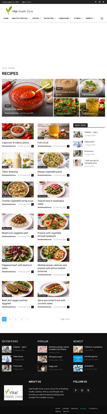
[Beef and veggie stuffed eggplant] (18, 289)
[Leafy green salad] (66, 107)
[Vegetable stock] (92, 107)
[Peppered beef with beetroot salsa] (18, 254)
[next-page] (27, 319)
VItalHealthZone (9, 146)
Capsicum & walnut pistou (15, 142)
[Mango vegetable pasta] (53, 160)
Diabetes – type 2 (91, 132)
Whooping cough (55, 357)
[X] (103, 2)
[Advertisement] (53, 42)
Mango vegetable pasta (50, 171)
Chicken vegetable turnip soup (17, 200)
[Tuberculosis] (78, 144)
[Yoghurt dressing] (92, 88)
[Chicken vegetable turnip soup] (18, 189)
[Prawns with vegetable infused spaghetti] (53, 222)
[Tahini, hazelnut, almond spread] (66, 88)
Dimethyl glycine (91, 357)
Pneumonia (89, 151)
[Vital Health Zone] (21, 10)
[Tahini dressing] (18, 160)
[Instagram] (99, 2)
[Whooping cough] (42, 359)
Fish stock (43, 142)
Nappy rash (53, 366)
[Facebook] (95, 2)
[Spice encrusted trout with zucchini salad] (53, 289)
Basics (8, 106)
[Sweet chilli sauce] (27, 98)
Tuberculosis (89, 142)
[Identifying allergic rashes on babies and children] (42, 349)
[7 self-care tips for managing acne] (78, 163)
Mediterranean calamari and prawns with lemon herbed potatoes (52, 268)
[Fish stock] (53, 131)
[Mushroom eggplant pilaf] (18, 222)
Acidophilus (89, 366)
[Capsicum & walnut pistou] (18, 131)
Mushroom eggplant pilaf (15, 233)
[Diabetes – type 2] (78, 134)
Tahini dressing (10, 171)
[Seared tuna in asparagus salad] (53, 189)
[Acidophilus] (78, 368)
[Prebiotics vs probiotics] (78, 349)
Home (4, 68)
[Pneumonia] (78, 153)
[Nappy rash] (42, 368)
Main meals (42, 167)
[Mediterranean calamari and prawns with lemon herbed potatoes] (53, 254)
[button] (102, 18)
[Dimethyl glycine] (78, 358)
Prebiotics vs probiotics (93, 347)
